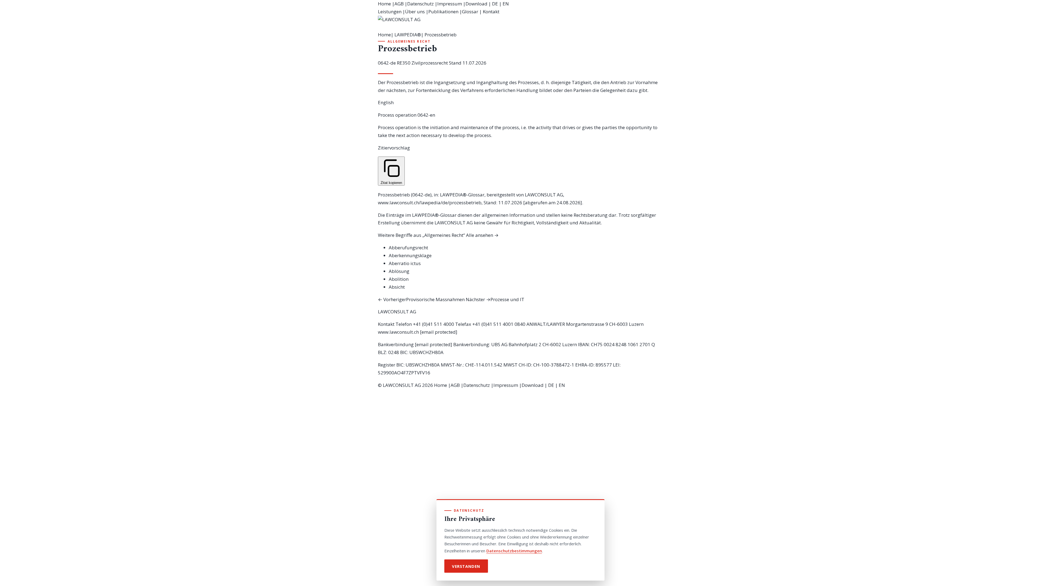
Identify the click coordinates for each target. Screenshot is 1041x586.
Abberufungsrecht (408, 247)
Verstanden (466, 566)
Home (384, 4)
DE (495, 4)
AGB (399, 4)
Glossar (470, 11)
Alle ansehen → (482, 235)
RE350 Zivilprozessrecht (422, 63)
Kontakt (491, 11)
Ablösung (399, 271)
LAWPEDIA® (407, 34)
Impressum (449, 4)
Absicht (397, 287)
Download (476, 4)
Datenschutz (420, 4)
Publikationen (443, 11)
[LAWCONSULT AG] (520, 23)
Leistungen (389, 11)
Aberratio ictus (405, 263)
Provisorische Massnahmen (421, 299)
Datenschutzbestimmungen (514, 550)
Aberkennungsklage (410, 255)
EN (506, 4)
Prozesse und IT (495, 299)
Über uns (415, 11)
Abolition (399, 279)
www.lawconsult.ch (398, 332)
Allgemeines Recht (409, 41)
